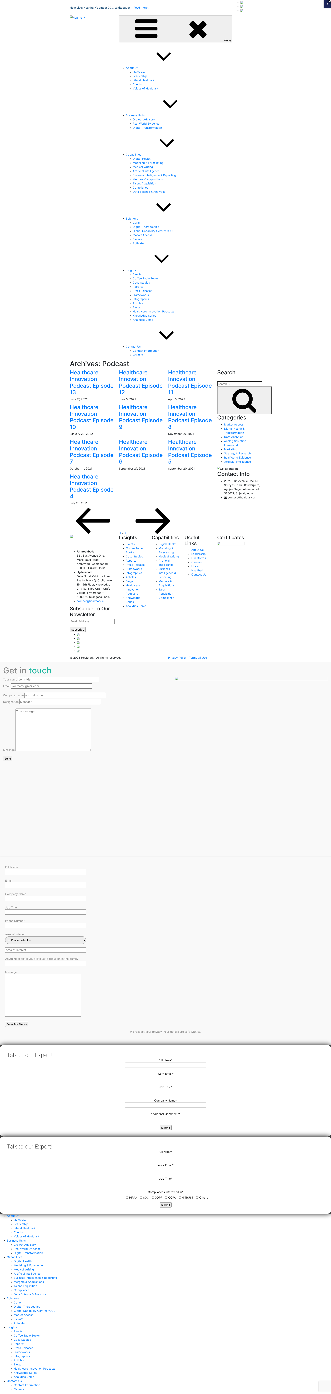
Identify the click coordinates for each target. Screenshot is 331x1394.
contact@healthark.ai (90, 601)
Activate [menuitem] (19, 1323)
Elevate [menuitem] (18, 1319)
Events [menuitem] (18, 1331)
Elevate (137, 239)
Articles (138, 303)
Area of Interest (15, 934)
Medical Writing (143, 167)
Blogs (136, 307)
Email (7, 686)
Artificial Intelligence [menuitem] (27, 1273)
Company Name (15, 894)
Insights (131, 270)
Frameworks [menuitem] (22, 1352)
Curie (136, 222)
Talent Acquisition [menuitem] (25, 1286)
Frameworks (141, 295)
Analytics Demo (143, 319)
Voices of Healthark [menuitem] (26, 1236)
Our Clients (198, 558)
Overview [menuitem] (20, 1220)
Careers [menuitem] (19, 1389)
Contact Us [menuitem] (14, 1381)
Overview (139, 72)
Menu (227, 40)
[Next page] (153, 532)
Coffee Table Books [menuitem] (27, 1335)
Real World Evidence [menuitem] (27, 1249)
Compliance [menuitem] (21, 1290)
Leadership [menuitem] (21, 1224)
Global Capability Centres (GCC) (154, 231)
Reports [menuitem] (19, 1343)
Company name (13, 695)
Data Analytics (233, 437)
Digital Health (142, 158)
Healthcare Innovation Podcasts (153, 311)
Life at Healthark (143, 80)
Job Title (11, 907)
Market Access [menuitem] (23, 1315)
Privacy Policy (177, 657)
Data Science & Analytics (149, 191)
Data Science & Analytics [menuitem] (30, 1294)
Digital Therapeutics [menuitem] (27, 1306)
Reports (138, 286)
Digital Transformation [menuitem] (28, 1253)
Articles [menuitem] (19, 1360)
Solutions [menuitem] (13, 1298)
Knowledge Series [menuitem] (25, 1372)
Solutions (132, 218)
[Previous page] (93, 532)
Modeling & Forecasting (148, 162)
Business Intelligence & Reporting (154, 175)
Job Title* (165, 1087)
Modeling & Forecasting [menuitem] (29, 1265)
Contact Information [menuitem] (27, 1385)
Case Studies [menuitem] (22, 1339)
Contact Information (146, 350)
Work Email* (166, 1073)
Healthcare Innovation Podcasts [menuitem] (34, 1368)
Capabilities (133, 154)
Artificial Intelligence (146, 171)
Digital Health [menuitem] (23, 1261)
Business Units (135, 115)
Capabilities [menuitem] (14, 1257)
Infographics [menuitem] (22, 1356)
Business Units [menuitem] (16, 1240)
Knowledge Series (144, 315)
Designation (11, 702)
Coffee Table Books (146, 278)
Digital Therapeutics (146, 226)
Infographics (141, 299)
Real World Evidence (146, 123)
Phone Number (14, 921)
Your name (10, 679)
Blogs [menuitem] (17, 1364)
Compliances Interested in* (165, 1192)
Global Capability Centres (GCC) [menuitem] (35, 1310)
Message (9, 750)
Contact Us (133, 346)
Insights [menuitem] (12, 1327)
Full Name (11, 867)
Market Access (142, 235)
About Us (132, 68)
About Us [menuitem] (13, 1215)
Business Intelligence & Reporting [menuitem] (35, 1277)
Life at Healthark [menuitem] (25, 1228)
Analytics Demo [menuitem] (24, 1377)
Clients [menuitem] (18, 1232)
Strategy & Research (237, 453)
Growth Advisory (144, 119)
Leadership (140, 76)
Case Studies (141, 282)
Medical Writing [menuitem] (24, 1269)
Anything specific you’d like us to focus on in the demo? (41, 958)
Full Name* (165, 1060)
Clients (137, 84)
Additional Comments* (165, 1114)
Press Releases (142, 290)
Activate (138, 243)
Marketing (230, 449)
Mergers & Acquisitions (148, 179)
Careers (138, 355)
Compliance (140, 187)
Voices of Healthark (145, 88)
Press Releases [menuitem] (23, 1348)
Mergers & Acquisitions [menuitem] (29, 1282)
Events (137, 274)
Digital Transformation (147, 127)
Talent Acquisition (144, 183)
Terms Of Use (198, 657)
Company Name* (165, 1100)
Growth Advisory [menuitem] (25, 1244)
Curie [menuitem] (17, 1302)
